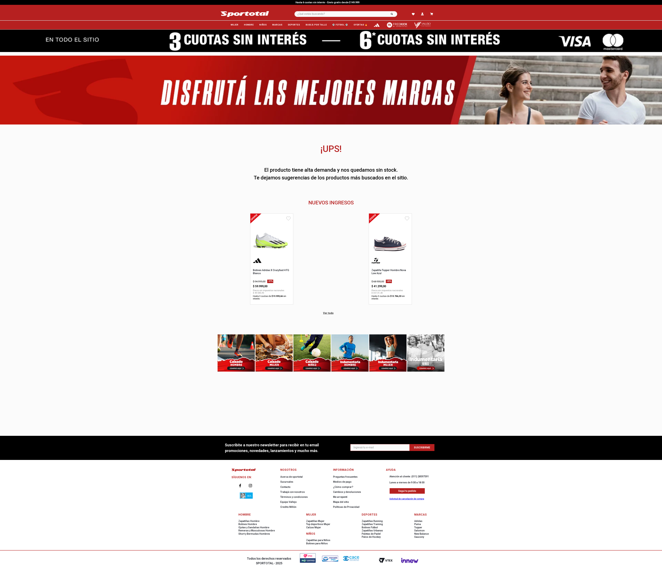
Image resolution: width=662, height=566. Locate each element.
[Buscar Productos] (391, 14)
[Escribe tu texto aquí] (377, 25)
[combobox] (350, 14)
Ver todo (328, 313)
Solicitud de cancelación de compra (406, 499)
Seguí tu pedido (407, 491)
